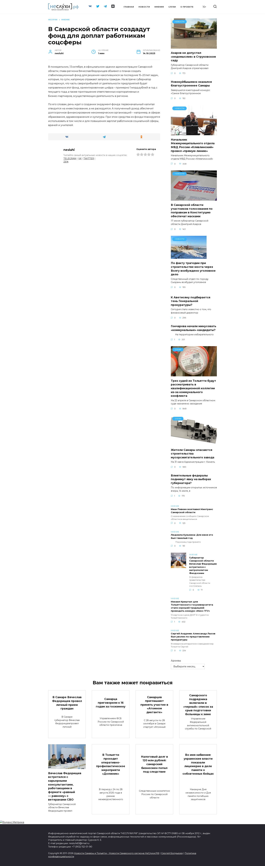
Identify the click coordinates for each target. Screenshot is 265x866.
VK (79, 158)
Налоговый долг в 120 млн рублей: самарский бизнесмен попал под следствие (154, 764)
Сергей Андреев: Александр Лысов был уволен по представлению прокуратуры (193, 636)
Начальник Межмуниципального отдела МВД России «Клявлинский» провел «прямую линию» (193, 145)
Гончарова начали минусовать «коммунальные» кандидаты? (193, 328)
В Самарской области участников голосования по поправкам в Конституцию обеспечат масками (192, 210)
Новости (144, 7)
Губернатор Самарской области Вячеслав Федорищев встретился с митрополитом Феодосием (203, 565)
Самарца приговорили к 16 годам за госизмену (110, 702)
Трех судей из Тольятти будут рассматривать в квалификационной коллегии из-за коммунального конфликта (193, 388)
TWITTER (88, 158)
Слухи (172, 7)
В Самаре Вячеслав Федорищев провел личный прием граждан (67, 703)
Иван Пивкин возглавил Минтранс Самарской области (192, 511)
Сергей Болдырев (172, 853)
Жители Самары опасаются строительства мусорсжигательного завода (192, 453)
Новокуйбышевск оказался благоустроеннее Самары (191, 83)
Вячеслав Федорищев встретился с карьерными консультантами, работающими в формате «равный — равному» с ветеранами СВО (64, 786)
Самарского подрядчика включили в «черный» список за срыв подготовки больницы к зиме (198, 705)
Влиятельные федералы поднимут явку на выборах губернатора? (191, 479)
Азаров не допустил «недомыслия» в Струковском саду (193, 56)
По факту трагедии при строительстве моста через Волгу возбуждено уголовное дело (193, 268)
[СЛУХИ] (194, 374)
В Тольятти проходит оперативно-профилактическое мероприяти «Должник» (110, 764)
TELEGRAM (69, 158)
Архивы (176, 660)
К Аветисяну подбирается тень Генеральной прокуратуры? (190, 301)
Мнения (159, 7)
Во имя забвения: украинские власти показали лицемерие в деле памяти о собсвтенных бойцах (198, 764)
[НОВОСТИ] (194, 46)
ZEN (65, 161)
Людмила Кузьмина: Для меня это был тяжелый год (192, 536)
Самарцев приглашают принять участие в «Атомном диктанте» (154, 704)
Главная (129, 7)
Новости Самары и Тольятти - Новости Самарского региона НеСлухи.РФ (116, 853)
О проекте (186, 7)
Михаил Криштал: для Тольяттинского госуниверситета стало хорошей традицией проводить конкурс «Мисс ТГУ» (192, 606)
